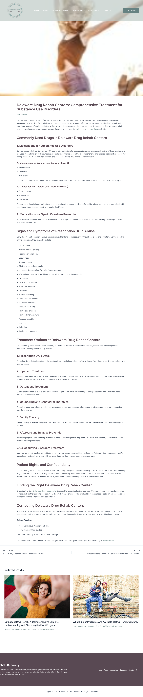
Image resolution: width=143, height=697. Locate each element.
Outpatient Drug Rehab (27, 629)
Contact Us (107, 10)
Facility (66, 10)
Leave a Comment (11, 629)
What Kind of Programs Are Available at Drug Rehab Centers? (105, 622)
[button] (84, 10)
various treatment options (87, 129)
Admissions (78, 10)
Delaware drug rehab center (45, 491)
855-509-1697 (109, 540)
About (45, 10)
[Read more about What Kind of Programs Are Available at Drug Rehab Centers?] (106, 596)
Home (36, 10)
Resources (92, 10)
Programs (56, 10)
